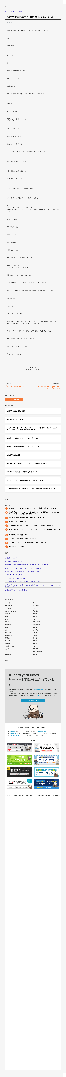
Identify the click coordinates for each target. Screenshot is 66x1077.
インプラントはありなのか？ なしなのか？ (17, 578)
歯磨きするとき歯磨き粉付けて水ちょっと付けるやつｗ (23, 446)
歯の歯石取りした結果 (13, 455)
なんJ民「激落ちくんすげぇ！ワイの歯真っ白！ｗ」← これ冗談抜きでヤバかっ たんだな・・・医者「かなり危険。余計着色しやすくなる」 (32, 429)
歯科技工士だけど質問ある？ (17, 521)
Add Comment (15, 399)
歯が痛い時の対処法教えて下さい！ (15, 575)
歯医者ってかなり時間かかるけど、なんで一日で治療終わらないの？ (27, 463)
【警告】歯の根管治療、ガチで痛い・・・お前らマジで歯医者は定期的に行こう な (31, 489)
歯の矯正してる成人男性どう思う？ (15, 561)
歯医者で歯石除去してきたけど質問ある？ (16, 590)
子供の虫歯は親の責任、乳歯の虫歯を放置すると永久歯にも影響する (24, 581)
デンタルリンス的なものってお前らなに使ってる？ (22, 472)
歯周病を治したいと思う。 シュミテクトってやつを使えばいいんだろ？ (24, 568)
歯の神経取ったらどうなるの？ (16, 419)
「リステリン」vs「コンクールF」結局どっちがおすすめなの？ (27, 542)
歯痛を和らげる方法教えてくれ (16, 411)
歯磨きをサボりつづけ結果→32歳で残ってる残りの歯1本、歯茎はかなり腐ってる (32, 508)
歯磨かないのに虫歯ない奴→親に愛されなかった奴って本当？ (22, 571)
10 (6, 546)
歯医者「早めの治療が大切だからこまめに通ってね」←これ (24, 438)
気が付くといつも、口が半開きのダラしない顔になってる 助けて (26, 480)
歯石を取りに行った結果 (16, 546)
